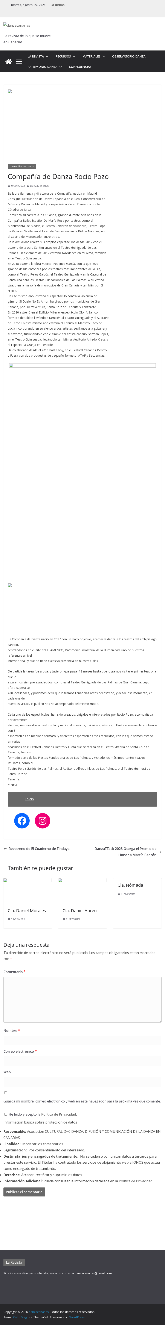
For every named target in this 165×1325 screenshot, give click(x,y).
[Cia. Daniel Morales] (27, 881)
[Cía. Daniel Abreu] (82, 881)
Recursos (63, 56)
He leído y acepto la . (42, 1114)
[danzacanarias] (8, 61)
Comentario (14, 971)
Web (7, 1072)
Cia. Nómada (130, 885)
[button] (46, 56)
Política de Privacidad (58, 1114)
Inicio (29, 799)
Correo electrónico (20, 1051)
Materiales (91, 56)
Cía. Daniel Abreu (80, 910)
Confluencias (80, 67)
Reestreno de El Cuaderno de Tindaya (39, 848)
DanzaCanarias (39, 186)
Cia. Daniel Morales (27, 910)
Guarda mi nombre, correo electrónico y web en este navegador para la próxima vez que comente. (82, 1101)
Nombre (11, 1030)
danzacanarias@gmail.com (93, 1273)
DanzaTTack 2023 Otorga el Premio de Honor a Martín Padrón (125, 851)
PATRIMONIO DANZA (42, 67)
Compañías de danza (21, 166)
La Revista (36, 56)
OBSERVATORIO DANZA (128, 56)
